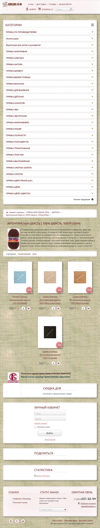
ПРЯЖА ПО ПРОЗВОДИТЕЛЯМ (21, 32)
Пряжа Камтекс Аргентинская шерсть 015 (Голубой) (20, 300)
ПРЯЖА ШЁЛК (13, 187)
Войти (33, 9)
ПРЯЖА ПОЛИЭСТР (16, 135)
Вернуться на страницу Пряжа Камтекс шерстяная (45, 376)
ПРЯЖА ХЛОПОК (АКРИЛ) (19, 167)
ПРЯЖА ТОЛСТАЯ (15, 155)
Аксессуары (12, 38)
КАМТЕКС (56, 212)
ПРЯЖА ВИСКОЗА (15, 84)
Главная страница (16, 212)
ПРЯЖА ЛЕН (12, 109)
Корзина (47, 9)
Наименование (24, 254)
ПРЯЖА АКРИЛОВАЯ (16, 51)
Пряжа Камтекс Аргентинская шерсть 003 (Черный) (50, 354)
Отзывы (52, 4)
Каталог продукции (82, 199)
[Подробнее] (23, 308)
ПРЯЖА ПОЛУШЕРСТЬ (17, 142)
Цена (34, 254)
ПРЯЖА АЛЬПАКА (15, 58)
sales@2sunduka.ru (88, 506)
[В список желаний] (28, 308)
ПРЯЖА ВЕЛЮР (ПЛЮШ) (18, 77)
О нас (31, 4)
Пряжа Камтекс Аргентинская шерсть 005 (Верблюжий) (80, 300)
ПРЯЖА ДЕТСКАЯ (15, 96)
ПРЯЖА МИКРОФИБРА (17, 122)
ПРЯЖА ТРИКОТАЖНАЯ (18, 148)
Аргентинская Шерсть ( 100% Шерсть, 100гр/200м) (27, 215)
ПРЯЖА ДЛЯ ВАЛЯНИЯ (17, 90)
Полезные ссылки (20, 502)
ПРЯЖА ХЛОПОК (14, 174)
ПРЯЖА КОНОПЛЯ (15, 103)
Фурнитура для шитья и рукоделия (23, 45)
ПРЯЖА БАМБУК (14, 71)
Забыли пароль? (40, 423)
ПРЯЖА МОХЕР (13, 129)
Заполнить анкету (86, 520)
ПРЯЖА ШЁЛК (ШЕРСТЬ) (18, 193)
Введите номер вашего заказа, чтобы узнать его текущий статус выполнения (52, 500)
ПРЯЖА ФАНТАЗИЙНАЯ (18, 161)
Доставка (41, 4)
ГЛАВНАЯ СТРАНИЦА (22, 499)
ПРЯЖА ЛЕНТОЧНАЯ (16, 116)
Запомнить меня (43, 427)
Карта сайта (57, 520)
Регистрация (50, 439)
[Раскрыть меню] (92, 32)
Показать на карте (88, 503)
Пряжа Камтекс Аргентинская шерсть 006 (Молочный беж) (50, 300)
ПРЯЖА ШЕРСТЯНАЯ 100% (19, 180)
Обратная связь (70, 520)
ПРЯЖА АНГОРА (14, 64)
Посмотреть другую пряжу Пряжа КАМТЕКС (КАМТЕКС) (46, 373)
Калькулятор (65, 4)
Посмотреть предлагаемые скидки (57, 394)
